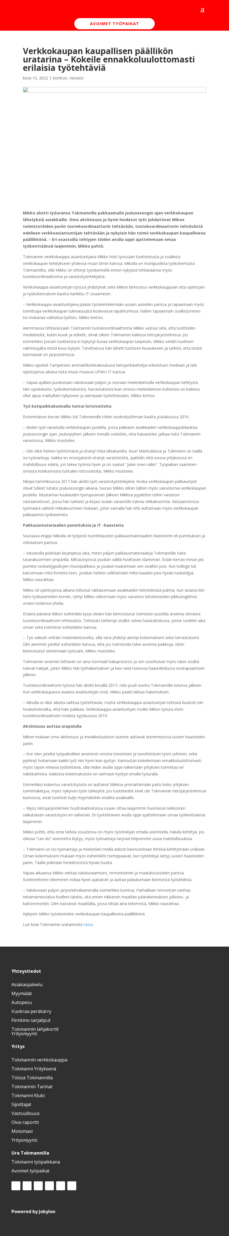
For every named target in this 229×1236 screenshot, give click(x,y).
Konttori (60, 78)
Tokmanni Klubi (28, 1095)
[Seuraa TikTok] (71, 1185)
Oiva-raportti (25, 1122)
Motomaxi (22, 1131)
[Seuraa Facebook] (15, 1185)
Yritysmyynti (24, 1034)
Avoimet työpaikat (30, 1171)
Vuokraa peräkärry (31, 1011)
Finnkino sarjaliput (31, 1020)
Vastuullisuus (25, 1113)
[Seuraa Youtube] (60, 1185)
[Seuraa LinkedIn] (49, 1185)
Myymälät (21, 993)
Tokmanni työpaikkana (35, 1162)
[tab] (114, 971)
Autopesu (21, 1002)
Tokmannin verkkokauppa (39, 1060)
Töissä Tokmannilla (32, 1078)
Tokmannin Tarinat (32, 1086)
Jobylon (47, 1211)
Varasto (77, 78)
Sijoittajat (21, 1104)
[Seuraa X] (38, 1185)
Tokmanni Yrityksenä (33, 1069)
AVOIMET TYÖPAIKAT (114, 23)
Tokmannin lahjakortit (35, 1029)
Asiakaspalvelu (26, 984)
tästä (88, 924)
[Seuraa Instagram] (27, 1185)
